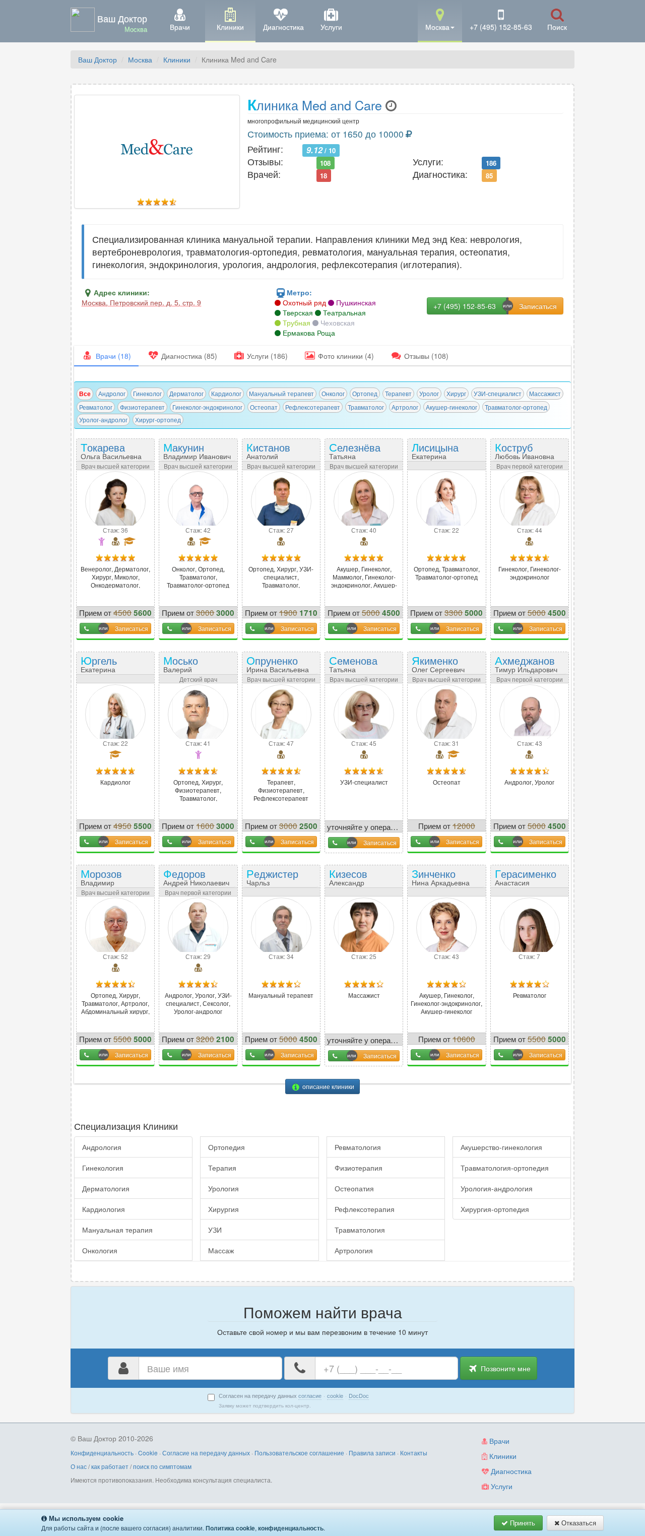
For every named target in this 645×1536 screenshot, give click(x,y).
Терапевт (398, 393)
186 (491, 162)
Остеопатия (354, 1188)
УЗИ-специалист (498, 393)
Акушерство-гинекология (501, 1147)
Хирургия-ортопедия (495, 1209)
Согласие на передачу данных (206, 1452)
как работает (109, 1466)
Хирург (456, 393)
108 (325, 162)
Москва (140, 59)
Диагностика (510, 1471)
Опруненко (277, 663)
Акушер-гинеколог (451, 407)
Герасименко (525, 880)
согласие (309, 1395)
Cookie (148, 1452)
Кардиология (103, 1209)
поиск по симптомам (162, 1466)
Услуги (500, 1486)
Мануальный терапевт (281, 393)
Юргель (100, 667)
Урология (223, 1188)
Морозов (106, 880)
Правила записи (372, 1452)
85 (489, 175)
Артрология (354, 1250)
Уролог (429, 393)
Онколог (333, 393)
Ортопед (364, 393)
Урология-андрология (497, 1188)
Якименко (438, 663)
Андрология (101, 1147)
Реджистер (272, 876)
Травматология (360, 1230)
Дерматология (106, 1188)
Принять (521, 1522)
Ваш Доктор (97, 59)
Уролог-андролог (103, 419)
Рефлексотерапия (365, 1209)
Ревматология (358, 1147)
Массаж (221, 1250)
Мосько (187, 667)
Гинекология (102, 1168)
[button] (440, 20)
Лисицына (435, 454)
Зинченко (441, 876)
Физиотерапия (358, 1168)
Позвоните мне (505, 1368)
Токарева (111, 450)
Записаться (131, 628)
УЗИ (215, 1230)
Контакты (413, 1452)
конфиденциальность (291, 1527)
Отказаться (577, 1522)
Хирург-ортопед (158, 419)
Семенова (354, 667)
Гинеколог (147, 393)
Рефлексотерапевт (312, 407)
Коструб (524, 450)
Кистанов (268, 454)
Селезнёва (354, 454)
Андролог (111, 393)
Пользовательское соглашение (299, 1452)
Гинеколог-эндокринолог (207, 407)
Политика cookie (230, 1527)
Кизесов (348, 880)
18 (323, 175)
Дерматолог (186, 393)
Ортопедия (226, 1147)
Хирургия (223, 1209)
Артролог (405, 407)
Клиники (176, 59)
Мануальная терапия (117, 1230)
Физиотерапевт (142, 407)
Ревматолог (95, 407)
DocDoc (359, 1395)
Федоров (196, 876)
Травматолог (366, 407)
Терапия (222, 1168)
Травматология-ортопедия (505, 1168)
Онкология (99, 1250)
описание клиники (327, 1086)
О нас (79, 1466)
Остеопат (264, 407)
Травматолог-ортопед (516, 407)
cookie (335, 1395)
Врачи (498, 1441)
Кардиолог (226, 393)
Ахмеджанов (526, 663)
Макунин (197, 450)
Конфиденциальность (102, 1452)
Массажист (545, 393)
